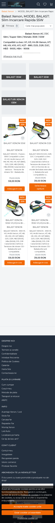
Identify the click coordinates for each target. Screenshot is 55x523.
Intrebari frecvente (10, 357)
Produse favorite (9, 466)
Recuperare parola (10, 458)
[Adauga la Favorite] (23, 138)
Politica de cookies (30, 495)
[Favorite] (45, 4)
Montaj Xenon (8, 427)
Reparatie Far (8, 423)
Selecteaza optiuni (40, 187)
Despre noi (7, 346)
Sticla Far (6, 416)
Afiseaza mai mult (12, 56)
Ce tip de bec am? (10, 439)
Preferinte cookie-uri (27, 518)
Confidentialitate (9, 354)
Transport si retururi (10, 396)
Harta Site (6, 369)
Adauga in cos (14, 188)
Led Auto (6, 431)
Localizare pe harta (10, 435)
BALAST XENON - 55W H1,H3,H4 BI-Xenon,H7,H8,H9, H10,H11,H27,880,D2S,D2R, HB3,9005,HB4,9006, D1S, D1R (14, 222)
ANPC (4, 400)
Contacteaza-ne (9, 373)
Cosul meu (7, 388)
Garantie (5, 365)
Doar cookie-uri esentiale (27, 512)
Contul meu (7, 450)
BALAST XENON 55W (14, 143)
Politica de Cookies (10, 361)
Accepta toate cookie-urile (27, 506)
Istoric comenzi (9, 462)
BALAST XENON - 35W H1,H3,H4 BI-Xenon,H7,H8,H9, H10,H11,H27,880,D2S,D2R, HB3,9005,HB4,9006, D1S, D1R (40, 222)
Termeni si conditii (10, 350)
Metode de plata (9, 392)
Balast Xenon (8, 11)
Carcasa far (7, 419)
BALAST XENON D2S (40, 143)
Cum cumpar (8, 385)
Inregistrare (7, 454)
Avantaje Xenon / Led (12, 412)
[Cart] (51, 4)
